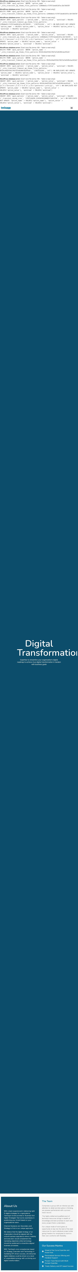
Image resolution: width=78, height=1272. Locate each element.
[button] (71, 108)
